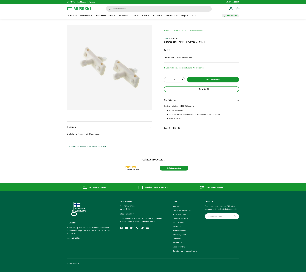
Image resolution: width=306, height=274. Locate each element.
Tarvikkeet (170, 15)
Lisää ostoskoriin (213, 79)
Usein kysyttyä (179, 246)
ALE (194, 15)
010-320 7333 (130, 206)
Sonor (166, 38)
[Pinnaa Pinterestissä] (179, 128)
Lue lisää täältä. (73, 238)
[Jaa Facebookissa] (174, 128)
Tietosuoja (177, 238)
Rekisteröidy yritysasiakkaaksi (185, 251)
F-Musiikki (75, 263)
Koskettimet (85, 15)
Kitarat (71, 15)
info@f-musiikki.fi (232, 2)
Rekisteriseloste (179, 230)
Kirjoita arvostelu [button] (174, 168)
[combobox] (159, 9)
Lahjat (183, 15)
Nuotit (144, 15)
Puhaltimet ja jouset (104, 15)
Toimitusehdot (178, 222)
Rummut (122, 15)
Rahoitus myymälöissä (182, 210)
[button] (237, 8)
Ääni (134, 15)
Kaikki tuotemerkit (180, 218)
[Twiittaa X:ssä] (169, 128)
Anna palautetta (179, 214)
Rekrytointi (177, 242)
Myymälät (177, 206)
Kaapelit (156, 15)
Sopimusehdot (179, 226)
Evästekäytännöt (179, 234)
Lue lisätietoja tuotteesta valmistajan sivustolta (86, 146)
